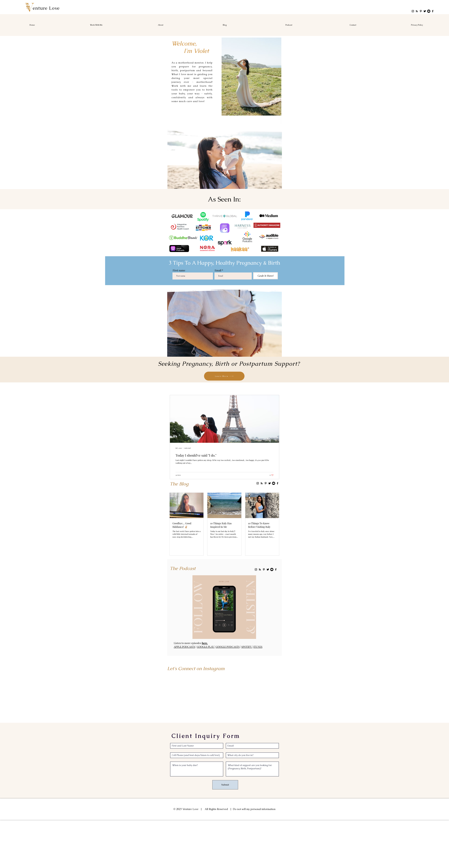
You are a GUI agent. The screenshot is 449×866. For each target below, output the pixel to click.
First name (179, 270)
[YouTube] (428, 11)
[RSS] (416, 11)
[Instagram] (412, 11)
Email (218, 270)
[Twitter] (424, 11)
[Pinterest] (420, 11)
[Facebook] (432, 11)
